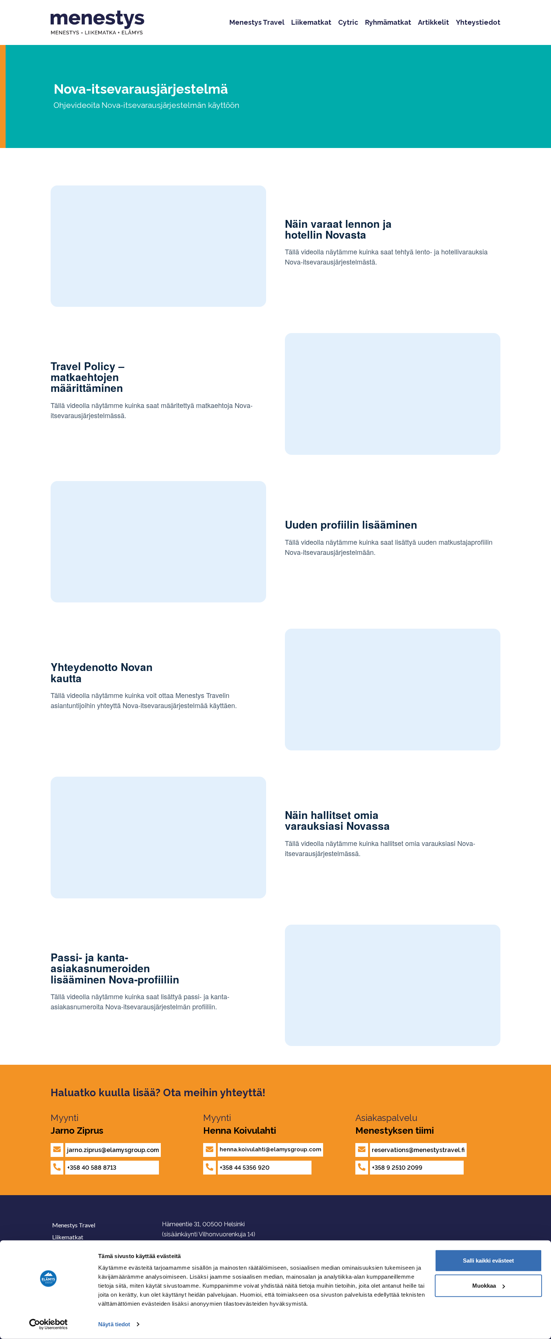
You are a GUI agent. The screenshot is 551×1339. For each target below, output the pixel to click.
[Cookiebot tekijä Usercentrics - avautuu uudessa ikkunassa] (48, 1324)
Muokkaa (484, 1285)
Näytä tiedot (114, 1324)
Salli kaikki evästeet (488, 1260)
